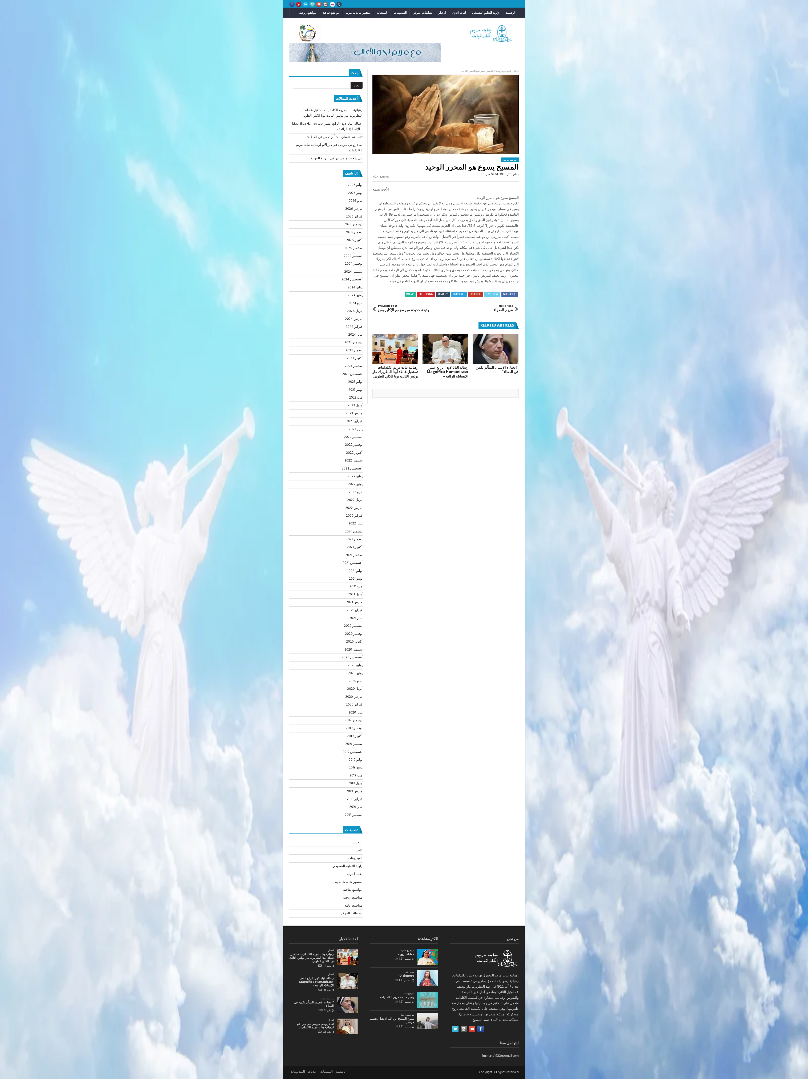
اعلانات (357, 842)
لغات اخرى (459, 13)
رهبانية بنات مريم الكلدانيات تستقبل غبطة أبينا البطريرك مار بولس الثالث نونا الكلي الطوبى (395, 372)
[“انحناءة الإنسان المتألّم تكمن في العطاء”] (495, 349)
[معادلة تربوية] (427, 957)
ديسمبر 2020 (353, 626)
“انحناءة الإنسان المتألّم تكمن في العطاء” (497, 369)
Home (515, 71)
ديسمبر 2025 (353, 224)
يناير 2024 (355, 334)
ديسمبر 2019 (354, 720)
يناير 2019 (356, 807)
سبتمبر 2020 (353, 649)
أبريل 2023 (355, 405)
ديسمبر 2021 (354, 531)
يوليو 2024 (355, 287)
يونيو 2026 (355, 193)
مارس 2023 (354, 413)
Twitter (491, 294)
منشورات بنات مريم (358, 13)
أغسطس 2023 (352, 374)
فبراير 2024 (354, 327)
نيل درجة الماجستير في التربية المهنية (337, 158)
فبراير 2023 (354, 421)
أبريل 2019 (355, 783)
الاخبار (442, 13)
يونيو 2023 (355, 390)
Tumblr (442, 294)
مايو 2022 (356, 492)
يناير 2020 (355, 712)
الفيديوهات (400, 13)
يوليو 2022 (355, 476)
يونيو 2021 (356, 579)
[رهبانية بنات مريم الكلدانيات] (427, 1000)
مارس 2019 (354, 791)
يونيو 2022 (355, 484)
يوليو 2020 (355, 665)
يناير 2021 (356, 618)
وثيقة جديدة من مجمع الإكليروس (403, 308)
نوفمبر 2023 (354, 350)
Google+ (473, 294)
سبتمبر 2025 (353, 248)
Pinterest (424, 294)
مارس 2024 (354, 319)
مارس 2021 (354, 602)
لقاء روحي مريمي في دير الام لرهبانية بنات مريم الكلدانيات (315, 1025)
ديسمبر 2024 (353, 256)
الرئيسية (510, 13)
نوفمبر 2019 (354, 728)
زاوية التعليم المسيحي (485, 13)
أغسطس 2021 (353, 563)
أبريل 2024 (355, 311)
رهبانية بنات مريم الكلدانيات (397, 997)
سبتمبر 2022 (353, 460)
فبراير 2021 (355, 610)
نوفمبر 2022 (354, 445)
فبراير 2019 (355, 799)
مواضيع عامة (353, 905)
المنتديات (382, 13)
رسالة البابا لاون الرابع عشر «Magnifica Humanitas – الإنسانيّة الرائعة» (446, 372)
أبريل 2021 (355, 594)
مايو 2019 (356, 775)
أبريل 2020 (355, 689)
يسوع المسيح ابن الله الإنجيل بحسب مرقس (392, 1020)
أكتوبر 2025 (354, 240)
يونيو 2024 (355, 295)
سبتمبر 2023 (354, 366)
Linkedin (457, 294)
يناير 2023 (356, 429)
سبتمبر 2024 (353, 272)
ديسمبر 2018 (354, 815)
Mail (408, 294)
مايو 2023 (356, 397)
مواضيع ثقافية (331, 13)
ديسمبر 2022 (353, 437)
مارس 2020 (354, 697)
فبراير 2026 (354, 216)
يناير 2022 (355, 523)
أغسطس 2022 (352, 468)
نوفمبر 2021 (354, 539)
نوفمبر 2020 (354, 634)
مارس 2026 (354, 209)
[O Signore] (427, 978)
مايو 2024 (355, 303)
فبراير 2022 (354, 516)
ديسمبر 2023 (353, 342)
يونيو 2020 (355, 673)
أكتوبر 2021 (355, 547)
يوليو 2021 (356, 571)
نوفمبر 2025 (354, 232)
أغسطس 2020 (352, 657)
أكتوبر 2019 (355, 736)
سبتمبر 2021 (354, 555)
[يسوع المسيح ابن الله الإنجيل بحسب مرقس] (427, 1021)
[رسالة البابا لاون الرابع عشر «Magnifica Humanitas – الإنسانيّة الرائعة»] (445, 349)
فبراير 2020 (354, 704)
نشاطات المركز (422, 13)
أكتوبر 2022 (354, 453)
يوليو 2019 (356, 760)
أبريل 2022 (355, 500)
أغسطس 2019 (353, 752)
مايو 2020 (356, 681)
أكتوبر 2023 (355, 358)
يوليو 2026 (355, 185)
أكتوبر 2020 (354, 641)
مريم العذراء (503, 308)
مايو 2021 (356, 586)
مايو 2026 (356, 201)
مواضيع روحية (307, 13)
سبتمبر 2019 (354, 744)
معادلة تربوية (406, 954)
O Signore (406, 976)
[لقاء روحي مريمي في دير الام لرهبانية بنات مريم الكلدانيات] (347, 1026)
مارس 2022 (354, 508)
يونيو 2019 (356, 767)
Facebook (508, 294)
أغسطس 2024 (352, 279)
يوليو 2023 (355, 382)
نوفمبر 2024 (354, 264)
